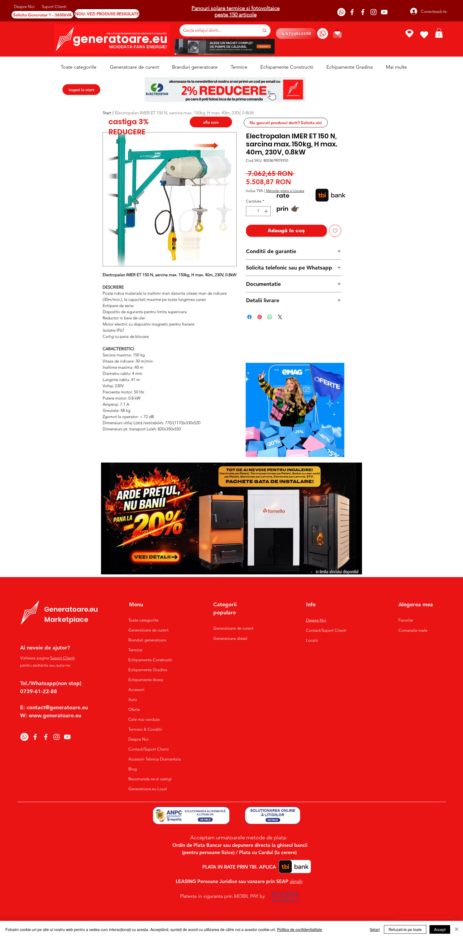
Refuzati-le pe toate (405, 929)
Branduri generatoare (147, 639)
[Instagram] (373, 12)
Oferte (134, 709)
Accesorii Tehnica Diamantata (151, 759)
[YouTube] (384, 12)
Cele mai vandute (144, 719)
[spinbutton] (258, 211)
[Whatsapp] (341, 12)
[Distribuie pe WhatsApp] (270, 317)
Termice (135, 649)
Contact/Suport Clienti (148, 749)
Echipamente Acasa (145, 679)
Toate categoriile (143, 620)
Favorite (405, 620)
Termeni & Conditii (145, 729)
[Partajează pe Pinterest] (259, 317)
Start (107, 112)
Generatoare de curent (148, 630)
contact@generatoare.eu (57, 707)
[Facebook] (352, 12)
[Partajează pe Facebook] (249, 317)
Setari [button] (375, 929)
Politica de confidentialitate (299, 929)
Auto (132, 699)
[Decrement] (250, 211)
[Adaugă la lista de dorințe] (335, 231)
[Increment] (266, 211)
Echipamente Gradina (147, 669)
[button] (439, 33)
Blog (132, 768)
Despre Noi (138, 739)
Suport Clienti (62, 657)
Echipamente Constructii (150, 659)
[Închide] (456, 929)
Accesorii (136, 689)
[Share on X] (280, 317)
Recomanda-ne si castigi (149, 778)
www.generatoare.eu (55, 715)
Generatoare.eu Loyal (147, 788)
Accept (440, 929)
